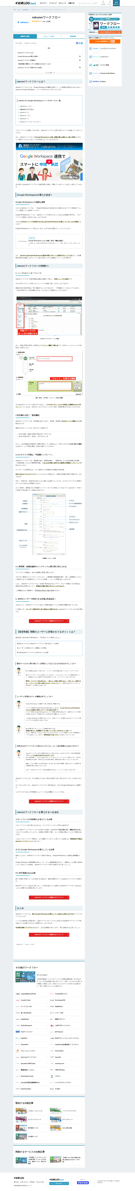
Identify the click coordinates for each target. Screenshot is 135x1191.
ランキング (53, 3)
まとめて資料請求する (102, 41)
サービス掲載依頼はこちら (58, 1183)
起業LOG (71, 3)
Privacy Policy (40, 1182)
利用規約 (32, 1182)
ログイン (109, 4)
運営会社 (16, 1182)
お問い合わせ (24, 1182)
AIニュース (62, 3)
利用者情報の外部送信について (23, 1185)
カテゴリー (43, 3)
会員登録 (103, 4)
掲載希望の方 (116, 4)
